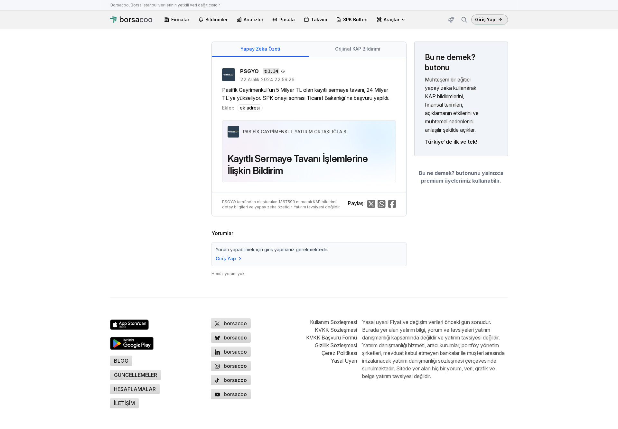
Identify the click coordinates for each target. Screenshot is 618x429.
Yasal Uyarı (344, 361)
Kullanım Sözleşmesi (333, 322)
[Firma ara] (464, 19)
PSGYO (250, 71)
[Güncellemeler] (451, 19)
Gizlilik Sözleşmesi (336, 345)
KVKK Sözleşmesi (336, 330)
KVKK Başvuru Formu (331, 337)
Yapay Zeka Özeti (260, 49)
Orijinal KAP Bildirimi (357, 49)
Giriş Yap (485, 19)
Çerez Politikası (339, 353)
